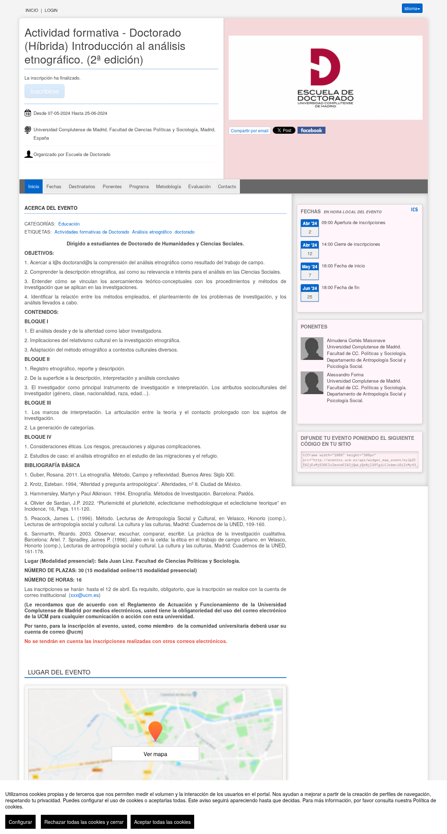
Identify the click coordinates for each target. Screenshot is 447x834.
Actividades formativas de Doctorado (91, 231)
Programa (139, 186)
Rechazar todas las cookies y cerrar (84, 821)
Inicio (31, 10)
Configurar (20, 821)
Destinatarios (82, 186)
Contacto (227, 186)
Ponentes (112, 186)
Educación (69, 223)
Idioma (410, 8)
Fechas (53, 186)
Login (51, 10)
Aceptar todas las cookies (162, 821)
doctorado (185, 231)
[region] (223, 807)
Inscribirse (44, 90)
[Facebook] (311, 129)
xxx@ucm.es (85, 594)
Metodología (168, 186)
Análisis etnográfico (152, 231)
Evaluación (199, 186)
